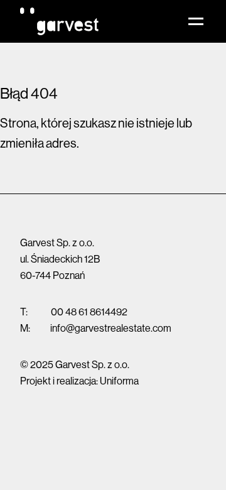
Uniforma (119, 380)
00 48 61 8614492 (89, 311)
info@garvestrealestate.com (110, 328)
